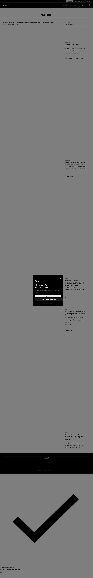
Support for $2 (48, 296)
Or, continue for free (48, 303)
